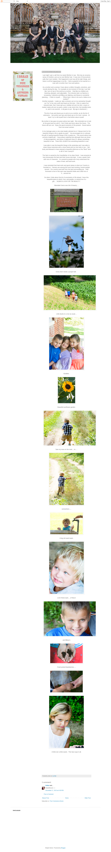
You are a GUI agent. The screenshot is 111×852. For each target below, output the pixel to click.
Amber (47, 785)
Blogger (63, 848)
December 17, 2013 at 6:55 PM (54, 790)
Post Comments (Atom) (56, 801)
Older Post (88, 798)
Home (67, 798)
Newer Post (45, 798)
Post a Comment (49, 794)
